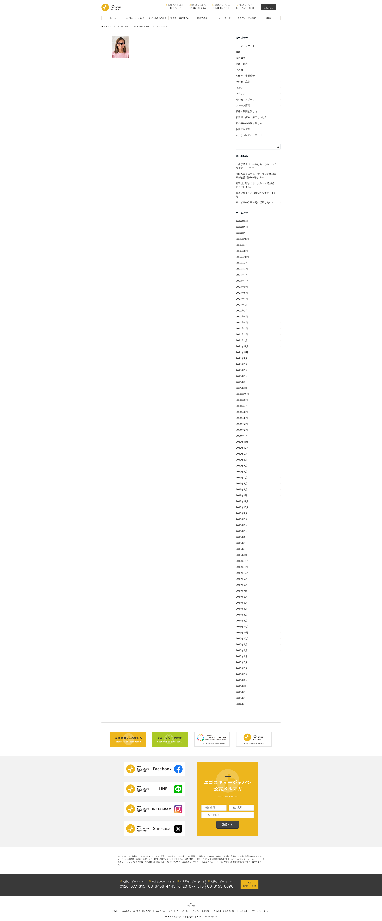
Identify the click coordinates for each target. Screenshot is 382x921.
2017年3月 (241, 614)
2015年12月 (242, 686)
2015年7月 (241, 698)
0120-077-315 (132, 886)
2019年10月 (242, 447)
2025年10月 (242, 239)
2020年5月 (242, 417)
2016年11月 (242, 632)
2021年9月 (242, 358)
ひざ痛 (239, 69)
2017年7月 (241, 590)
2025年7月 (242, 245)
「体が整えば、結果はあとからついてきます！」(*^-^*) (256, 166)
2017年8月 (241, 584)
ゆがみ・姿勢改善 (245, 75)
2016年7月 (241, 656)
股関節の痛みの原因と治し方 (251, 117)
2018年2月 (242, 549)
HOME (114, 911)
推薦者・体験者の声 (179, 18)
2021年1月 (241, 388)
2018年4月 (242, 537)
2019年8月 (242, 459)
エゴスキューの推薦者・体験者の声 (136, 911)
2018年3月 (242, 543)
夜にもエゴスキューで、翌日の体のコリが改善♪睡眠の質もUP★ (256, 175)
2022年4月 (242, 322)
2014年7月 (241, 704)
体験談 (269, 18)
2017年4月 (241, 608)
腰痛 (238, 51)
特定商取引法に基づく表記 (224, 911)
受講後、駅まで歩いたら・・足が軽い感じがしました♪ (256, 185)
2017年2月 (241, 620)
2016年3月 (242, 674)
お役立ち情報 (243, 129)
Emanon (213, 917)
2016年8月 (242, 650)
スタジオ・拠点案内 (247, 18)
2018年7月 (241, 525)
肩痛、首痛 (242, 63)
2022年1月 (242, 340)
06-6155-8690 (220, 886)
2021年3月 (242, 376)
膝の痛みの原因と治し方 (249, 123)
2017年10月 (242, 572)
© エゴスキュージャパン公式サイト (181, 917)
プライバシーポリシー (261, 911)
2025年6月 (242, 250)
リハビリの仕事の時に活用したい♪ (254, 202)
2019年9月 (242, 453)
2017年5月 (241, 602)
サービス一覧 (224, 18)
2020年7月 (242, 405)
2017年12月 (242, 560)
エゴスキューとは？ (135, 18)
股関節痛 (240, 57)
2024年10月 (242, 256)
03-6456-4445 (161, 886)
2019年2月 (242, 489)
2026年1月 (242, 233)
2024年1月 (242, 274)
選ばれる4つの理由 (157, 18)
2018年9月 (242, 513)
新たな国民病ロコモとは (249, 135)
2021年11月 (242, 352)
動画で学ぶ (202, 18)
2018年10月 (242, 507)
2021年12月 (242, 346)
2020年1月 (242, 435)
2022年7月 (242, 310)
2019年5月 (242, 471)
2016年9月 (242, 644)
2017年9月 (241, 578)
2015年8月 (242, 692)
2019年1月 (241, 495)
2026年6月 (242, 221)
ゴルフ (239, 87)
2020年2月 (242, 429)
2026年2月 (242, 227)
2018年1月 (241, 554)
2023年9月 (242, 286)
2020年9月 (242, 400)
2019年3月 (242, 483)
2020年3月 (242, 423)
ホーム (113, 18)
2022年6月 (242, 316)
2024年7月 (242, 262)
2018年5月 (242, 531)
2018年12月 (242, 501)
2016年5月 (242, 668)
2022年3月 (242, 328)
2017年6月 (241, 596)
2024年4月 (242, 268)
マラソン (240, 93)
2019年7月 (241, 465)
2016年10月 (242, 638)
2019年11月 (242, 441)
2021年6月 (242, 364)
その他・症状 (243, 81)
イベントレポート (245, 45)
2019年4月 (242, 477)
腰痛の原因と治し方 (246, 111)
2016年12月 (242, 626)
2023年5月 (242, 292)
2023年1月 (242, 304)
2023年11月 (242, 280)
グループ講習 (243, 105)
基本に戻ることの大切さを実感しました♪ (256, 194)
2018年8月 (242, 519)
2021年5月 (242, 370)
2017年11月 (242, 566)
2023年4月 (242, 298)
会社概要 (243, 911)
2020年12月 (242, 394)
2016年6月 (242, 662)
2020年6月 (242, 411)
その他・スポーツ (245, 99)
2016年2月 (242, 680)
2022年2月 (242, 334)
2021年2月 (242, 382)
